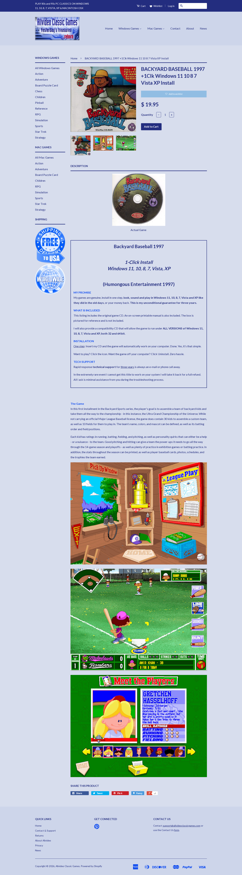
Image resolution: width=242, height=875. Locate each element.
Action (39, 73)
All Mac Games (44, 157)
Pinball (39, 102)
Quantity (147, 114)
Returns (39, 835)
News (203, 28)
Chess (38, 91)
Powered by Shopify (91, 866)
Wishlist (157, 5)
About (190, 28)
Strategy (40, 137)
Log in (171, 5)
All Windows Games (47, 68)
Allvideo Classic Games (68, 866)
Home (109, 28)
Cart (143, 5)
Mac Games (155, 28)
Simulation (41, 120)
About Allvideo (43, 840)
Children (40, 97)
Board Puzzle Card (46, 85)
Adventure (41, 79)
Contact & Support (45, 830)
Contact (175, 28)
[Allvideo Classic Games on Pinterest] (96, 827)
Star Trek (40, 131)
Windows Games (129, 28)
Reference (41, 108)
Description (79, 166)
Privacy (39, 845)
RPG (38, 114)
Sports (39, 126)
